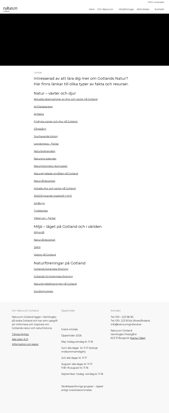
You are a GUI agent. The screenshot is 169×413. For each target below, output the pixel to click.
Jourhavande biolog (46, 136)
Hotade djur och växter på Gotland (55, 188)
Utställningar (126, 9)
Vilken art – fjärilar (45, 218)
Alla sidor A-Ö (20, 339)
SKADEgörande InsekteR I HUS (53, 195)
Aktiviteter (143, 9)
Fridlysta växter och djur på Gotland (56, 121)
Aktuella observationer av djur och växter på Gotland (65, 99)
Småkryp (39, 203)
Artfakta (39, 114)
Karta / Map (138, 338)
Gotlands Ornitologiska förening (53, 276)
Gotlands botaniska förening (51, 268)
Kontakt (159, 9)
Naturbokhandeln (44, 151)
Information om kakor (25, 344)
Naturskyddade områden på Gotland (56, 173)
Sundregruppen (43, 291)
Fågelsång (40, 128)
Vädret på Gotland (45, 254)
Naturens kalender (45, 158)
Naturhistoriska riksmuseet (50, 166)
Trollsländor (41, 210)
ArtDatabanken (43, 106)
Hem (92, 9)
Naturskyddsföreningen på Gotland (55, 283)
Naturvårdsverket (44, 180)
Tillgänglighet (20, 334)
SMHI (37, 247)
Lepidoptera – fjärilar (46, 143)
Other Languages (156, 2)
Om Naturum (105, 9)
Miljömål (39, 232)
